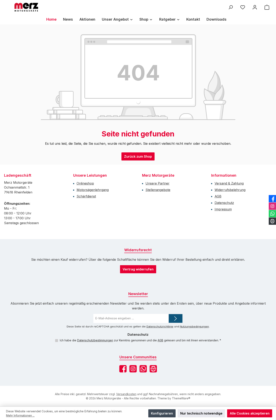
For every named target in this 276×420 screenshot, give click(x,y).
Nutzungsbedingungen (194, 326)
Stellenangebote (157, 190)
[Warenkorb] (267, 7)
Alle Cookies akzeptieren (250, 413)
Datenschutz (224, 203)
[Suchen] (230, 7)
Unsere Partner (157, 183)
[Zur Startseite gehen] (26, 7)
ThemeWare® (181, 398)
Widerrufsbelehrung (230, 190)
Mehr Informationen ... (20, 415)
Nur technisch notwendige (201, 413)
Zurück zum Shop (138, 156)
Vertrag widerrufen (138, 269)
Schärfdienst (86, 196)
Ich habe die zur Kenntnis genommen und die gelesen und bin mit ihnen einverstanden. (140, 340)
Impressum (223, 209)
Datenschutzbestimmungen (95, 340)
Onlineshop (85, 183)
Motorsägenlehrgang (93, 190)
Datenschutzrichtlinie (159, 326)
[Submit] (176, 318)
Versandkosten (126, 394)
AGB (218, 196)
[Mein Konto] (255, 7)
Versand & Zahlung (229, 183)
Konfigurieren (162, 413)
